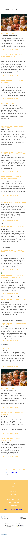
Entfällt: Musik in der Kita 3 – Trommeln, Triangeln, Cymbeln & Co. (13, 252)
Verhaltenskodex (14, 502)
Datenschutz (14, 494)
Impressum (14, 491)
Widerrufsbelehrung (14, 499)
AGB (14, 497)
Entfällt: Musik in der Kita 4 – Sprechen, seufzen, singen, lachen (13, 153)
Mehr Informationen (10, 49)
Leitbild (14, 505)
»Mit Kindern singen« (8, 33)
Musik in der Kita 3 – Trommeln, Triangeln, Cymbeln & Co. (12, 227)
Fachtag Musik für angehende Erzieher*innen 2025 (12, 55)
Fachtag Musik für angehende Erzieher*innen (12, 127)
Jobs (13, 483)
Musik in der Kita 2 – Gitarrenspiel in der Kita (13, 300)
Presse (14, 486)
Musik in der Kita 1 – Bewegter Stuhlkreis (12, 81)
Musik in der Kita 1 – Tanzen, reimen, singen (11, 439)
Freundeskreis (14, 489)
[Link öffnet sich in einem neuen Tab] (14, 472)
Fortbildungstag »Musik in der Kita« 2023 (12, 413)
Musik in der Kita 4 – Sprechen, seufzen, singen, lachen (12, 177)
